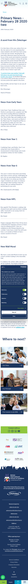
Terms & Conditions (14, 559)
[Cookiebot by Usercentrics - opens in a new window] (20, 267)
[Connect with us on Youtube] (19, 431)
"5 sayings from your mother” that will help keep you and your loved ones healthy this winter (12, 74)
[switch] (24, 294)
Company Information (14, 564)
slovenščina (14, 576)
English (14, 574)
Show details (21, 308)
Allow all (14, 312)
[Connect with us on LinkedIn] (15, 431)
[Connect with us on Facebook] (9, 431)
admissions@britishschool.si (14, 510)
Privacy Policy (14, 562)
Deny (14, 316)
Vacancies (14, 567)
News (4, 12)
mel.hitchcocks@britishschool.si (14, 551)
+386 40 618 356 (14, 507)
